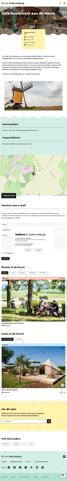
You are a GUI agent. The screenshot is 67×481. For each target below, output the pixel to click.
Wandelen (22, 272)
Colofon (13, 477)
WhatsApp (6, 443)
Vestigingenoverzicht (16, 461)
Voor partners (45, 477)
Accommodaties (7, 339)
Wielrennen (32, 272)
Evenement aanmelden (41, 461)
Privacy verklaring (24, 477)
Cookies (35, 477)
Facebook (16, 443)
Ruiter (13, 272)
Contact (4, 461)
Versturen (5, 258)
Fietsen (5, 272)
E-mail (31, 443)
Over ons (28, 461)
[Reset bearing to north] (65, 161)
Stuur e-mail (30, 39)
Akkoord (28, 250)
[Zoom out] (65, 159)
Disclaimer (5, 477)
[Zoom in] (65, 157)
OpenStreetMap (57, 195)
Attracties (19, 339)
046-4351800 (30, 37)
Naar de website (30, 42)
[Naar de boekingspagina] (60, 392)
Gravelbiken (43, 272)
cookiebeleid (28, 245)
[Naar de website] (64, 392)
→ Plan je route (9, 195)
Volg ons (3, 467)
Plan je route (30, 45)
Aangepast (38, 250)
